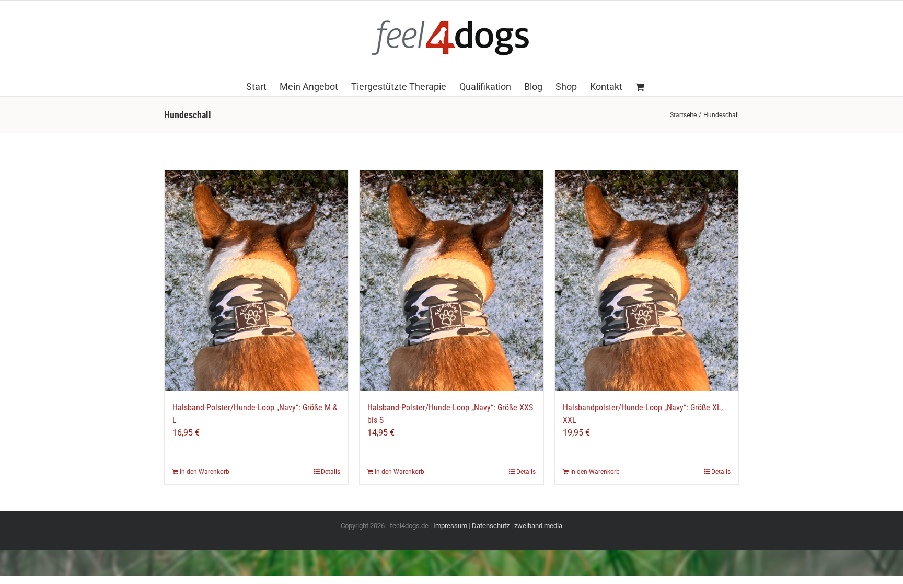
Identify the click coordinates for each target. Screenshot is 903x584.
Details (330, 471)
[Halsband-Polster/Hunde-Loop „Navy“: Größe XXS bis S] (451, 280)
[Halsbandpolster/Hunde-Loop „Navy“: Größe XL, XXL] (646, 280)
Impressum (450, 526)
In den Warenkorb (204, 471)
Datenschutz (491, 526)
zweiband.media (538, 526)
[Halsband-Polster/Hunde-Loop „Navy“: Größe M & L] (256, 280)
